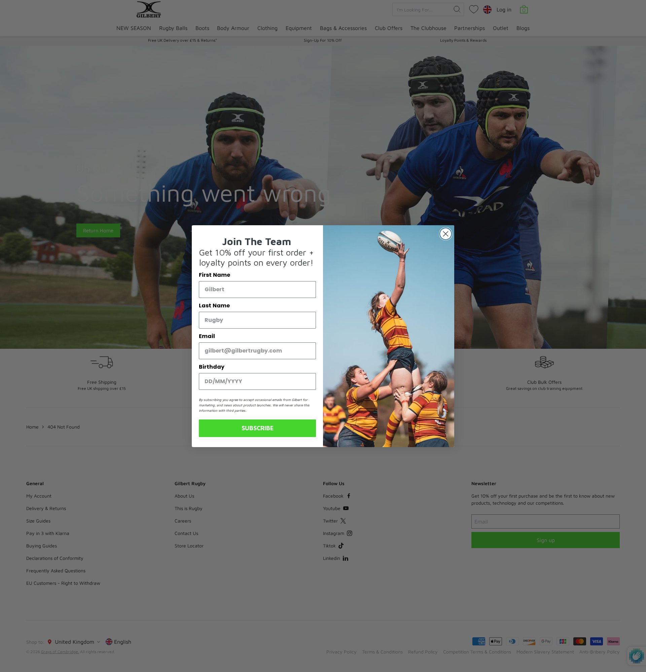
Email (207, 336)
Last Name (214, 305)
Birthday (211, 367)
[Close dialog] (446, 234)
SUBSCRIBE (258, 428)
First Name (214, 275)
